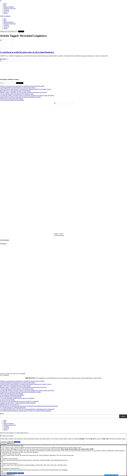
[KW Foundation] (5, 16)
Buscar (2, 413)
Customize (3, 442)
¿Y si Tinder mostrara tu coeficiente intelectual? (13, 407)
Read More (4, 59)
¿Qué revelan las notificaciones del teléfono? (12, 100)
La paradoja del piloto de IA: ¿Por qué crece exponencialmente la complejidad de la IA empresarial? (27, 409)
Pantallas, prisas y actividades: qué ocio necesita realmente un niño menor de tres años (23, 92)
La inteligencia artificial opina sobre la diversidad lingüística (27, 52)
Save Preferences (11, 473)
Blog (4, 5)
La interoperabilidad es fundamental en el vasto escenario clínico (17, 87)
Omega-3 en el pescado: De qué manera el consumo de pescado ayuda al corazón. (22, 86)
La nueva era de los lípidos (7, 399)
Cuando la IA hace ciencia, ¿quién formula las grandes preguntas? (18, 403)
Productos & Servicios (9, 8)
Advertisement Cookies (8, 468)
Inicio (5, 3)
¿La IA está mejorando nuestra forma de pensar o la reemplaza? (17, 398)
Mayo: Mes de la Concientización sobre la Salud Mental (15, 90)
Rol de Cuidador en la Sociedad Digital (10, 396)
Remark (15, 458)
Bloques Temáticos (8, 7)
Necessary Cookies (7, 454)
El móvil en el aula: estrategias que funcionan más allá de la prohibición (19, 401)
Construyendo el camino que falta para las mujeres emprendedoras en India (20, 97)
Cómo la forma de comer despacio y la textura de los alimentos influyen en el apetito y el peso (25, 89)
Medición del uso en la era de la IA (9, 404)
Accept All (17, 442)
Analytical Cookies (7, 463)
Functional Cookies (7, 458)
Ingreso (5, 13)
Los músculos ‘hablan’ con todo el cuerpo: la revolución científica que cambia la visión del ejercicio (27, 95)
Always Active (17, 454)
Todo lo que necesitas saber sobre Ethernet (11, 98)
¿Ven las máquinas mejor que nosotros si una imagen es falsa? (17, 94)
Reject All (10, 442)
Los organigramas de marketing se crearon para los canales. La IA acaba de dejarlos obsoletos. (25, 410)
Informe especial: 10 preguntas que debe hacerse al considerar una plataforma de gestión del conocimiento (29, 406)
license (62, 235)
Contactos (6, 10)
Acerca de (6, 11)
